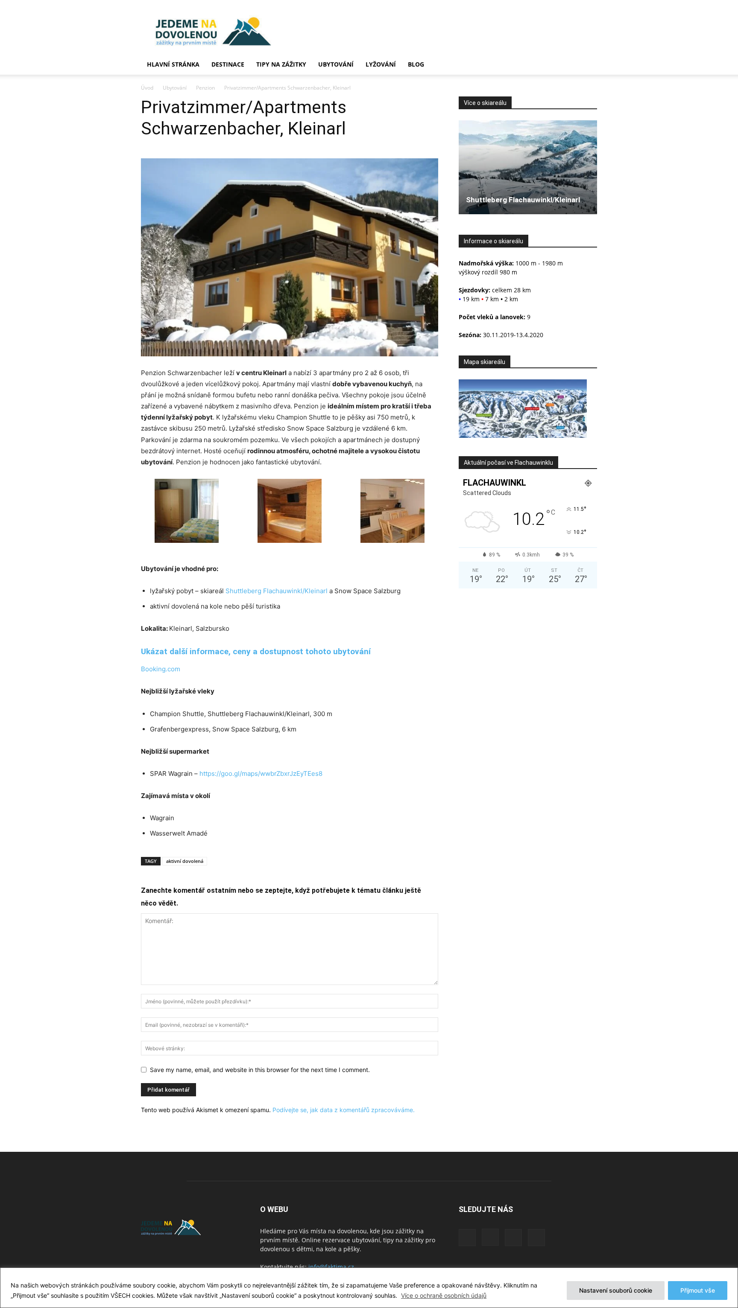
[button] (587, 65)
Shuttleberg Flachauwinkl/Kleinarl (277, 591)
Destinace (227, 64)
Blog (416, 64)
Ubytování (336, 64)
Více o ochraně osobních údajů (443, 1295)
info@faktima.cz (331, 1267)
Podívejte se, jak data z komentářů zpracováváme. (343, 1109)
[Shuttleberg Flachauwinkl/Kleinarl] (528, 167)
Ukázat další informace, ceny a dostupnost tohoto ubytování (256, 651)
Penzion (205, 87)
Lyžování (381, 64)
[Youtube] (536, 1237)
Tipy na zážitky (281, 64)
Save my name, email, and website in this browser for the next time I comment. (260, 1069)
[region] (369, 1287)
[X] (513, 1237)
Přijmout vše (697, 1290)
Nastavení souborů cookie (615, 1290)
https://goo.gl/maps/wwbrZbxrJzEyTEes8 (260, 773)
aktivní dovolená (184, 861)
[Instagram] (490, 1237)
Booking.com (160, 669)
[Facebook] (467, 1237)
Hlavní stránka (173, 64)
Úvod (147, 87)
